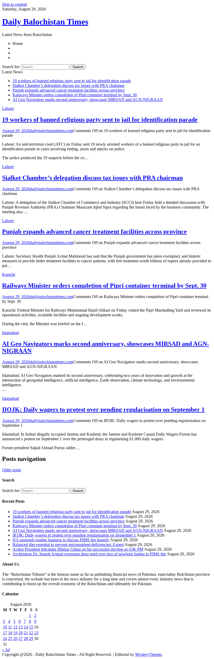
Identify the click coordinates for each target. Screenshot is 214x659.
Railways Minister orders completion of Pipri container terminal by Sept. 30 (75, 95)
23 (36, 633)
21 (26, 633)
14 (26, 627)
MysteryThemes (148, 654)
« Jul (6, 650)
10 (5, 627)
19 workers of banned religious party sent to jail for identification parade (72, 81)
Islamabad (10, 332)
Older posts (11, 470)
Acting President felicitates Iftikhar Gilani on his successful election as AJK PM (78, 549)
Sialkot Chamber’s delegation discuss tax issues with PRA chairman (68, 85)
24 (5, 638)
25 (10, 638)
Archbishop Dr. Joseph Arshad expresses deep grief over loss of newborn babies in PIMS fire (89, 554)
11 (10, 627)
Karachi (8, 274)
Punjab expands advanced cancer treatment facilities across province (68, 90)
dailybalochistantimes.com (51, 130)
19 (15, 633)
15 (31, 627)
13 (21, 627)
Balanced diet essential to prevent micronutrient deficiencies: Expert (68, 544)
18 (10, 633)
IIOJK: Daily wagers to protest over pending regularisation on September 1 (103, 409)
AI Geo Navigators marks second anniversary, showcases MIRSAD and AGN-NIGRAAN (88, 99)
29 (31, 638)
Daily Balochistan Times (45, 21)
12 (15, 627)
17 (5, 633)
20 (21, 633)
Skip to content (14, 4)
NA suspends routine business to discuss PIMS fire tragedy (61, 540)
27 (21, 638)
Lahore (8, 108)
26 (15, 638)
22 (31, 633)
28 (26, 638)
